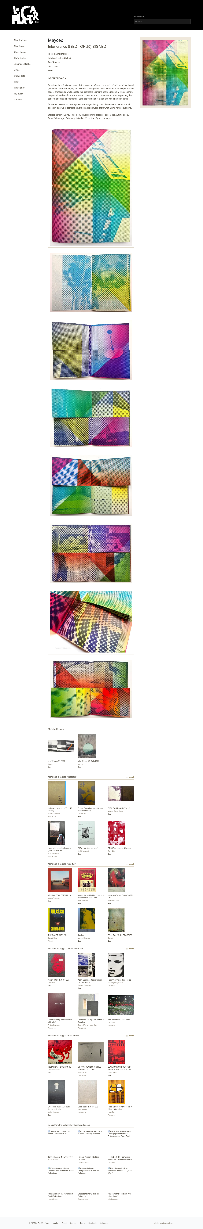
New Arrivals (20, 40)
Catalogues (19, 75)
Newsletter (19, 87)
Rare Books (20, 57)
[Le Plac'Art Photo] (26, 15)
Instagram (104, 1223)
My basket (19, 93)
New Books (19, 45)
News (16, 81)
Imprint (55, 1223)
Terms (82, 1223)
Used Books (20, 51)
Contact (18, 99)
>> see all (130, 777)
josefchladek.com (167, 1223)
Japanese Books (22, 63)
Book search (139, 16)
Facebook (92, 1223)
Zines (17, 69)
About (64, 1223)
